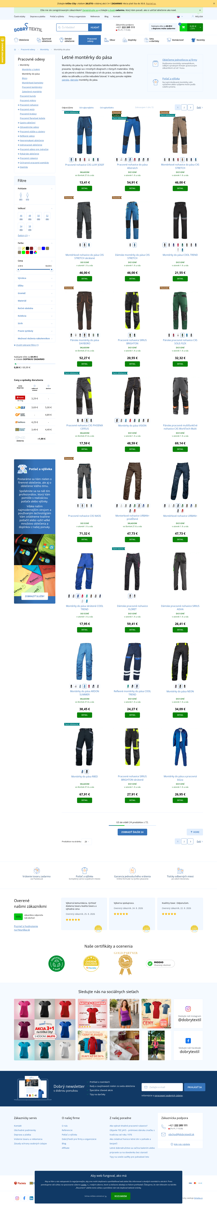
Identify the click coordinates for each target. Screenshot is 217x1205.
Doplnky (24, 167)
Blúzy (24, 78)
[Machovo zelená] (93, 335)
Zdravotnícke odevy (29, 127)
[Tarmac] (148, 420)
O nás (65, 1125)
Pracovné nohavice (29, 104)
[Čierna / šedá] (76, 159)
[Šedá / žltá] (87, 420)
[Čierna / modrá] (135, 335)
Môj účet (199, 16)
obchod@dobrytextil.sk (181, 1134)
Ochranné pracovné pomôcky (34, 162)
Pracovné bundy (28, 96)
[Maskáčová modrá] (187, 159)
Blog (106, 16)
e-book (111, 10)
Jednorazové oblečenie (31, 144)
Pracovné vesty (27, 109)
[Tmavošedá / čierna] (174, 159)
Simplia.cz (198, 1198)
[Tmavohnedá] (85, 335)
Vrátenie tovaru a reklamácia (28, 1139)
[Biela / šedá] (89, 159)
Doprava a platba (37, 16)
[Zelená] (143, 159)
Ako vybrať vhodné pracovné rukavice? (128, 1125)
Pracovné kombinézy (32, 87)
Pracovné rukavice (29, 158)
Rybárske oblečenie (29, 153)
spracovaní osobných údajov (169, 1095)
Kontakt (116, 16)
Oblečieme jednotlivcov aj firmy (179, 59)
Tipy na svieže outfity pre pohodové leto (129, 1156)
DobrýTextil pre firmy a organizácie (79, 1139)
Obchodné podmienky (25, 1130)
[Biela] (121, 159)
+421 (125, 27)
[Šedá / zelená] (185, 686)
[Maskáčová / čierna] (191, 335)
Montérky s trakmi (31, 69)
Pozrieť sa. (151, 3)
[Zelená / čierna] (93, 159)
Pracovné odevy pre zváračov (34, 149)
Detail (84, 188)
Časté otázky (19, 16)
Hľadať (95, 27)
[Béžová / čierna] (182, 159)
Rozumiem (121, 1196)
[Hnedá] (187, 245)
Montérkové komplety (32, 82)
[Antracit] (89, 335)
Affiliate (65, 1148)
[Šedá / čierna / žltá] (78, 505)
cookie (83, 1184)
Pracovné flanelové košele (32, 118)
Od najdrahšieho (107, 107)
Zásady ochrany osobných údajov (30, 1143)
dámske (74, 79)
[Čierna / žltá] (130, 335)
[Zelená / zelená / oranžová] (87, 505)
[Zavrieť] (214, 3)
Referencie (95, 16)
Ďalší (199, 107)
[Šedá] (126, 159)
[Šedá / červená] (82, 420)
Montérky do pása (31, 73)
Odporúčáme (67, 107)
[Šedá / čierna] (165, 159)
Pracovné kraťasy (28, 113)
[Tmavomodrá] (139, 159)
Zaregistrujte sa (90, 10)
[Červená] (135, 159)
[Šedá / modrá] (91, 420)
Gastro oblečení (27, 122)
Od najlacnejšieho (86, 107)
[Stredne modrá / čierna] (196, 159)
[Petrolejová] (98, 335)
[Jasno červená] (135, 510)
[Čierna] (117, 159)
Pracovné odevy (28, 49)
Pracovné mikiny (28, 100)
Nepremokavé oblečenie (32, 140)
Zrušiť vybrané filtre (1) (27, 345)
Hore (196, 832)
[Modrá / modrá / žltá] (91, 505)
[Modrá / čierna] (98, 159)
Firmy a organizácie (77, 16)
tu (106, 1196)
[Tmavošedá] (148, 159)
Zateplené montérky (32, 91)
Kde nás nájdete (182, 1144)
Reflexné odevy (27, 136)
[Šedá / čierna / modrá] (82, 505)
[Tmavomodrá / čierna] (191, 159)
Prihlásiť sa (195, 1087)
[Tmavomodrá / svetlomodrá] (196, 245)
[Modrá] (130, 159)
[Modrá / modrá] (71, 159)
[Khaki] (148, 505)
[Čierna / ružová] (130, 596)
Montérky (44, 49)
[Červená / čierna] (85, 159)
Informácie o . (162, 1095)
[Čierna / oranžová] (80, 159)
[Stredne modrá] (182, 250)
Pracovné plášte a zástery (32, 131)
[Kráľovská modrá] (143, 505)
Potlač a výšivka (57, 16)
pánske (65, 79)
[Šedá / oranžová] (191, 245)
